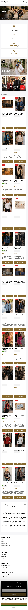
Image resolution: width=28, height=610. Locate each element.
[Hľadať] (23, 2)
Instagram (8, 570)
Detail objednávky (4, 543)
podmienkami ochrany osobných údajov (14, 586)
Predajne (2, 541)
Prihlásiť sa (14, 594)
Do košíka (8, 128)
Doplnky (2, 560)
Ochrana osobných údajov (6, 547)
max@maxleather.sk (5, 574)
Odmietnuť (14, 607)
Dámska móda (3, 554)
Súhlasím (14, 604)
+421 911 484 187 (11, 570)
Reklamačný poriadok (5, 549)
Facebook (5, 570)
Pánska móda (3, 556)
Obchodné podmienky (5, 545)
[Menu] (2, 2)
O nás (2, 539)
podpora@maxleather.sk (6, 565)
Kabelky (2, 558)
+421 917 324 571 (4, 567)
